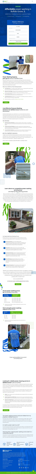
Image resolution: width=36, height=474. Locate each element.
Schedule (6, 102)
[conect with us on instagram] (22, 468)
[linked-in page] (26, 468)
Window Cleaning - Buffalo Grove (8, 460)
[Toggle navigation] (32, 1)
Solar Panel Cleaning (6, 463)
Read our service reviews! (19, 99)
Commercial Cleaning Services (7, 464)
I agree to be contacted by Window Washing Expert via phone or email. (18, 41)
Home (3, 2)
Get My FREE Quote (18, 43)
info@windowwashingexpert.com (25, 464)
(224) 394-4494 (17, 140)
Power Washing (7, 2)
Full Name (18, 26)
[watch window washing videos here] (28, 468)
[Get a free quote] (33, 471)
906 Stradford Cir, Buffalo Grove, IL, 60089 (24, 461)
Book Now (18, 284)
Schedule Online (6, 144)
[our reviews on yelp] (24, 468)
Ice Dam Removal (5, 466)
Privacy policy (27, 472)
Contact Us (4, 467)
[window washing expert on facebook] (19, 468)
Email (18, 33)
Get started (6, 410)
